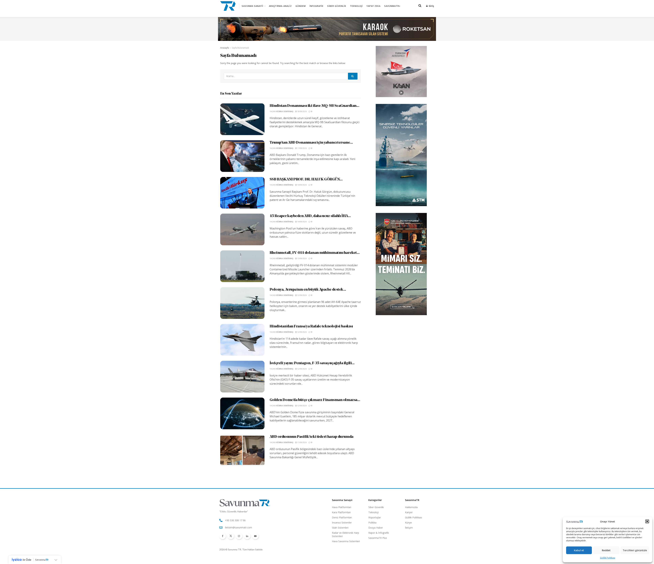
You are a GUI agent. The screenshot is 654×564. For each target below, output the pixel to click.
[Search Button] (352, 76)
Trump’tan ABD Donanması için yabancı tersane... (311, 143)
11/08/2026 (302, 442)
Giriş (431, 5)
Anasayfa (224, 47)
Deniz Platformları (342, 517)
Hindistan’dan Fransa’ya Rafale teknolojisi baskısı (311, 326)
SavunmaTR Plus (377, 537)
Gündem (300, 5)
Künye (408, 522)
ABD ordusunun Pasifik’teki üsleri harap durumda (311, 437)
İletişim (409, 527)
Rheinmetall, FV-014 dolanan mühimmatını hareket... (315, 253)
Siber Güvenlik (336, 5)
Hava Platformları (341, 507)
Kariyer (409, 512)
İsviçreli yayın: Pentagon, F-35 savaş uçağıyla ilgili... (312, 363)
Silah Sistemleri (340, 527)
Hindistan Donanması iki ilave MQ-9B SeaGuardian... (314, 106)
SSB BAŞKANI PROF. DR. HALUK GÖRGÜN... (306, 179)
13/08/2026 (302, 258)
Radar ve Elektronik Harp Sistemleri (345, 534)
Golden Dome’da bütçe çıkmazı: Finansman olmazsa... (315, 400)
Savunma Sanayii (252, 5)
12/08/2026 (302, 295)
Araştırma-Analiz (280, 5)
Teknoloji (356, 5)
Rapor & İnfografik (378, 532)
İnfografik (316, 5)
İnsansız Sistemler (342, 522)
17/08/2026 (302, 148)
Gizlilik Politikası (607, 557)
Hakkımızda (411, 507)
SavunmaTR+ (392, 5)
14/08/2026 (302, 184)
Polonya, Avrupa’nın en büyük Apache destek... (308, 290)
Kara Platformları (341, 512)
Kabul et (579, 550)
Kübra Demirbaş (284, 111)
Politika (372, 522)
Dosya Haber (375, 527)
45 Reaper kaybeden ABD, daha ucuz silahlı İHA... (310, 216)
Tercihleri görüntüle (635, 550)
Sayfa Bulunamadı (240, 47)
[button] (647, 521)
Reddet (606, 550)
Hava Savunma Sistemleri (346, 541)
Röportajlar (374, 517)
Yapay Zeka (373, 5)
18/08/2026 (302, 111)
